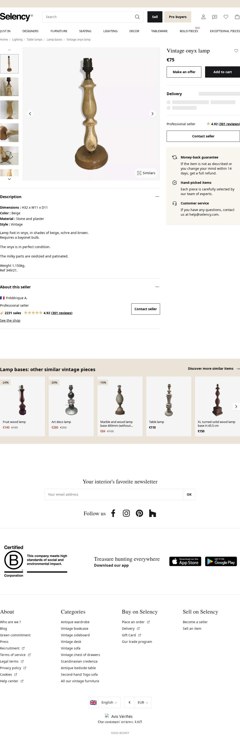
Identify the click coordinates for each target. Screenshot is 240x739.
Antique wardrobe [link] (75, 622)
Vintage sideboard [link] (75, 635)
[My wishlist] (226, 17)
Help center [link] (12, 681)
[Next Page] (152, 113)
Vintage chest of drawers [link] (80, 654)
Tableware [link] (159, 31)
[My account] (203, 17)
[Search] (137, 17)
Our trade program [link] (137, 641)
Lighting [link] (110, 31)
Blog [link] (3, 628)
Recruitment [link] (12, 648)
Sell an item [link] (192, 628)
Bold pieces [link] (189, 29)
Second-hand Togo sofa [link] (79, 674)
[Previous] (9, 50)
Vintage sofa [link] (70, 648)
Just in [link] (5, 31)
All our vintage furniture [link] (80, 681)
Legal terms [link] (12, 661)
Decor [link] (134, 31)
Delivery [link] (131, 628)
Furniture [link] (59, 31)
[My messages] (215, 17)
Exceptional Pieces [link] (225, 31)
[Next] (9, 179)
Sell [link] (155, 17)
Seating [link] (85, 31)
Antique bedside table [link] (78, 668)
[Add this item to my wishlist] (236, 51)
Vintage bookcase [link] (74, 628)
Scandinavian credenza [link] (79, 661)
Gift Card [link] (132, 635)
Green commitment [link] (15, 635)
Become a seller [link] (195, 622)
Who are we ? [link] (10, 622)
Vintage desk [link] (71, 641)
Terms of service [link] (15, 654)
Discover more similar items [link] (211, 368)
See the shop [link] (10, 320)
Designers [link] (30, 31)
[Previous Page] (30, 113)
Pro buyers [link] (178, 17)
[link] (16, 17)
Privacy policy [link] (13, 668)
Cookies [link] (9, 674)
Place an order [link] (136, 622)
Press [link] (4, 641)
